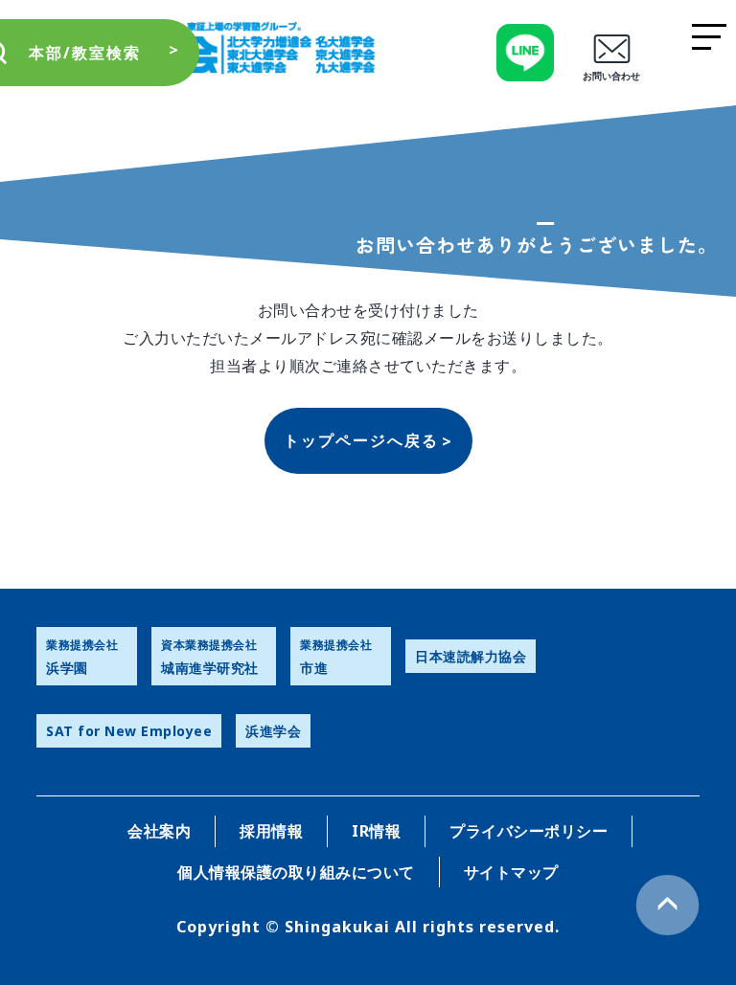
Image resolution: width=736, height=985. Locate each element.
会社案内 (159, 830)
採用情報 (271, 830)
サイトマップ (511, 872)
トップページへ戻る (361, 440)
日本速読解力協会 (470, 656)
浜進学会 (273, 731)
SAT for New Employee (129, 731)
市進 (336, 657)
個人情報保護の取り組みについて (296, 872)
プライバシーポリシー (528, 830)
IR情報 (376, 830)
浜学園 (82, 657)
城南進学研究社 (210, 657)
